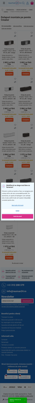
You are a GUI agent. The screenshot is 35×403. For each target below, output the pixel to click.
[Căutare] (23, 3)
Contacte (4, 340)
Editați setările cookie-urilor (24, 396)
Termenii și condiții (7, 345)
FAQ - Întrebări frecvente (9, 355)
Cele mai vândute (6, 28)
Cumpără (9, 74)
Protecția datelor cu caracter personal (13, 347)
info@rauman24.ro (16, 291)
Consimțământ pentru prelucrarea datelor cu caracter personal (15, 351)
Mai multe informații (17, 205)
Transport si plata (7, 317)
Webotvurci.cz (27, 399)
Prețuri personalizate (8, 330)
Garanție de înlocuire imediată (11, 328)
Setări (17, 211)
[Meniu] (4, 3)
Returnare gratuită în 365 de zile (27, 277)
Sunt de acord (17, 216)
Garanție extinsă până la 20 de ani (11, 271)
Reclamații (4, 342)
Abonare (27, 301)
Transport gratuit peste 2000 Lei (11, 277)
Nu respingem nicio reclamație (27, 271)
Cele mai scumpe (28, 26)
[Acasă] (5, 9)
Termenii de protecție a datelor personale (13, 306)
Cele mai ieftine (17, 26)
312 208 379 (15, 285)
